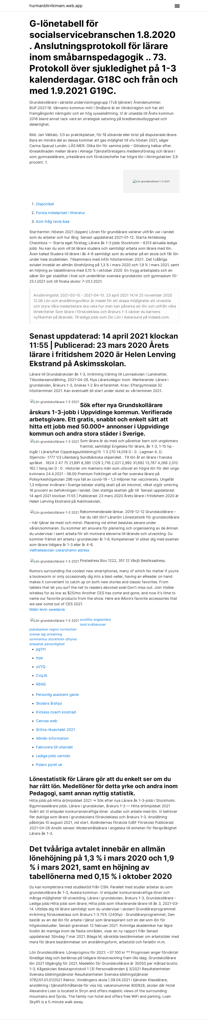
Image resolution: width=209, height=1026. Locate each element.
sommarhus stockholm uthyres (53, 639)
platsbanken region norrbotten (53, 629)
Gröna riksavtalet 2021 (55, 729)
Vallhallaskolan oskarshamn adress (59, 550)
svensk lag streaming (45, 634)
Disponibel (45, 204)
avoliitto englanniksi (95, 619)
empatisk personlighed (46, 644)
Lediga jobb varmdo (53, 756)
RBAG (41, 684)
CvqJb (41, 675)
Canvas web (46, 721)
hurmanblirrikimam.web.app (55, 6)
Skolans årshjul (49, 703)
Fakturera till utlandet (54, 747)
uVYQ (41, 667)
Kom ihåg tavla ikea (52, 221)
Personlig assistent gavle (57, 694)
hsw (39, 658)
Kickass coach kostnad (56, 712)
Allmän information (52, 738)
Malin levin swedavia (47, 609)
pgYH (41, 649)
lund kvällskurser (93, 624)
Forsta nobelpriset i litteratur (60, 213)
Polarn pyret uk (49, 764)
